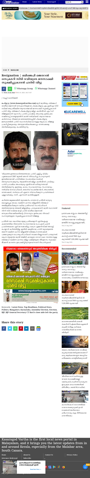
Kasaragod (51, 2)
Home (24, 2)
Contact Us (49, 455)
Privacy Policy (72, 455)
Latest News (37, 2)
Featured (66, 208)
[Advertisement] (45, 52)
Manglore (15, 70)
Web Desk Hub (9, 93)
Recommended (69, 249)
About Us (26, 455)
